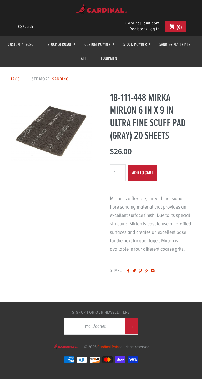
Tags (17, 79)
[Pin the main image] (140, 271)
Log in (153, 29)
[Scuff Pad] (51, 95)
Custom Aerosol (23, 44)
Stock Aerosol (62, 44)
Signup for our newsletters (101, 312)
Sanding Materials (176, 44)
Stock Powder (137, 44)
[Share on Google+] (146, 271)
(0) (178, 27)
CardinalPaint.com (142, 23)
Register (137, 29)
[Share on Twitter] (134, 271)
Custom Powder (99, 44)
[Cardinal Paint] (101, 8)
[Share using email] (152, 271)
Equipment (111, 58)
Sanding (60, 79)
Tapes (85, 58)
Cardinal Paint (108, 346)
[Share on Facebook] (127, 271)
